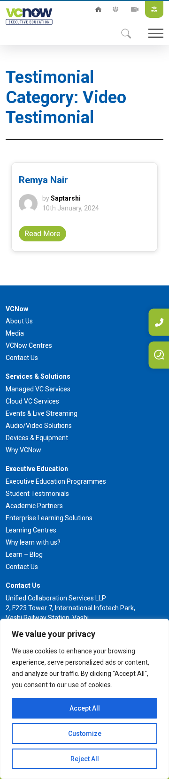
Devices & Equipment (37, 438)
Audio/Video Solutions (39, 425)
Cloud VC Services (32, 401)
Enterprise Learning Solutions (49, 518)
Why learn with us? (33, 542)
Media (15, 333)
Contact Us (22, 357)
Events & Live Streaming (41, 413)
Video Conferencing (135, 9)
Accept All (84, 708)
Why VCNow (23, 450)
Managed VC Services (38, 389)
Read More (42, 233)
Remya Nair (43, 180)
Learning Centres (31, 530)
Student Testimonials (37, 493)
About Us (116, 9)
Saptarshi (66, 198)
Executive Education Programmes (56, 481)
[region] (84, 699)
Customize (84, 733)
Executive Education (154, 9)
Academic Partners (34, 505)
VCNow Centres (29, 345)
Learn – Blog (24, 554)
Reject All (84, 759)
